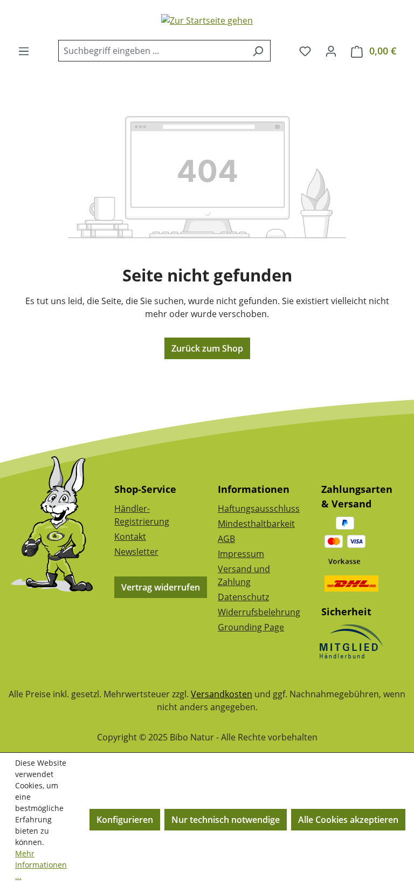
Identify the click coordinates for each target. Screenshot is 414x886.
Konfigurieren (124, 820)
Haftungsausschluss (259, 508)
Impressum (241, 554)
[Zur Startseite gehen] (207, 20)
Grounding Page (251, 627)
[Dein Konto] (331, 50)
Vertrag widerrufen (160, 587)
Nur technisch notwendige (225, 820)
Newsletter (136, 552)
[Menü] (24, 50)
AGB (226, 539)
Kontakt (130, 536)
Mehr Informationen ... (41, 864)
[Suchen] (258, 50)
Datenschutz (243, 597)
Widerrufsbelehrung (259, 612)
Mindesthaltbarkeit (256, 524)
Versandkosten (221, 694)
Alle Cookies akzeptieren (348, 820)
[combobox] (152, 50)
